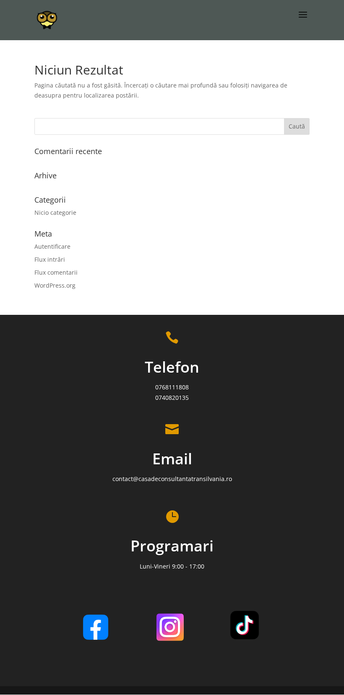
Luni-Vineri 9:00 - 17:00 (172, 566)
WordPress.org (55, 285)
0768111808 (172, 387)
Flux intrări (49, 259)
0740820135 (172, 398)
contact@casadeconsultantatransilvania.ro (172, 479)
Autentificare (52, 246)
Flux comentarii (56, 272)
